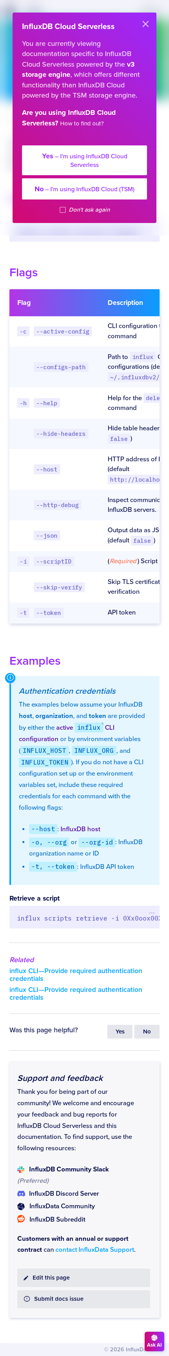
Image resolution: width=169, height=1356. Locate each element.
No (147, 1031)
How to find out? (82, 123)
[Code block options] (151, 913)
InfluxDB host (80, 829)
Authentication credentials (67, 691)
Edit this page (51, 1278)
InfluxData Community (62, 1206)
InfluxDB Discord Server (64, 1194)
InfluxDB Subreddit (57, 1220)
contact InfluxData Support (94, 1250)
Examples (35, 661)
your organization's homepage (80, 139)
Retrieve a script (34, 898)
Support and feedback (60, 1078)
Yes (120, 1031)
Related (21, 959)
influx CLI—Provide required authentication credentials (75, 975)
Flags (23, 272)
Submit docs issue (58, 1299)
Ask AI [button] (154, 1345)
